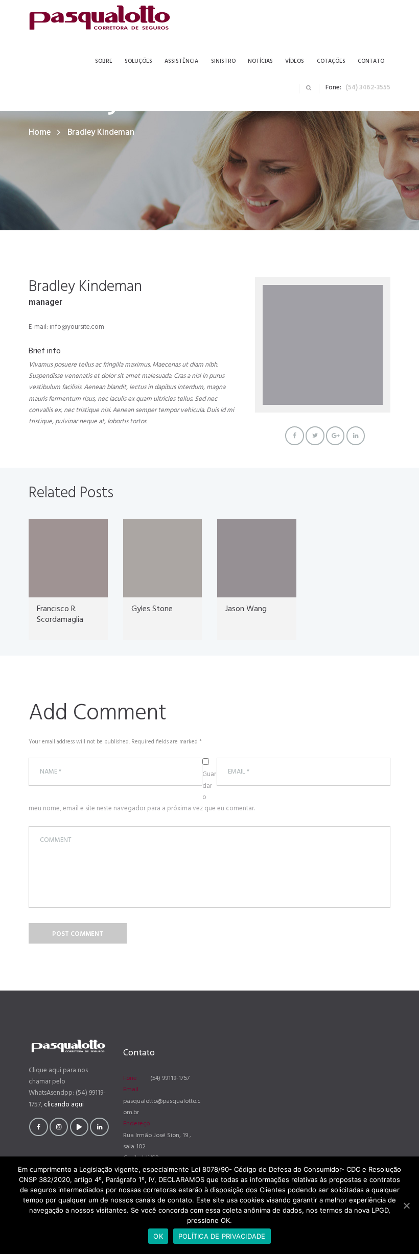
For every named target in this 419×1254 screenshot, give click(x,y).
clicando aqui (64, 1104)
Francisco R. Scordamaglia (60, 614)
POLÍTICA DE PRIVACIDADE (222, 1236)
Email (130, 1089)
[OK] (406, 1205)
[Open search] (309, 87)
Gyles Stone (152, 609)
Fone (130, 1078)
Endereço (136, 1124)
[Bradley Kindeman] (323, 345)
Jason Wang (246, 609)
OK (158, 1236)
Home (40, 132)
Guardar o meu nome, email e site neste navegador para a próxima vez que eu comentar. (142, 791)
